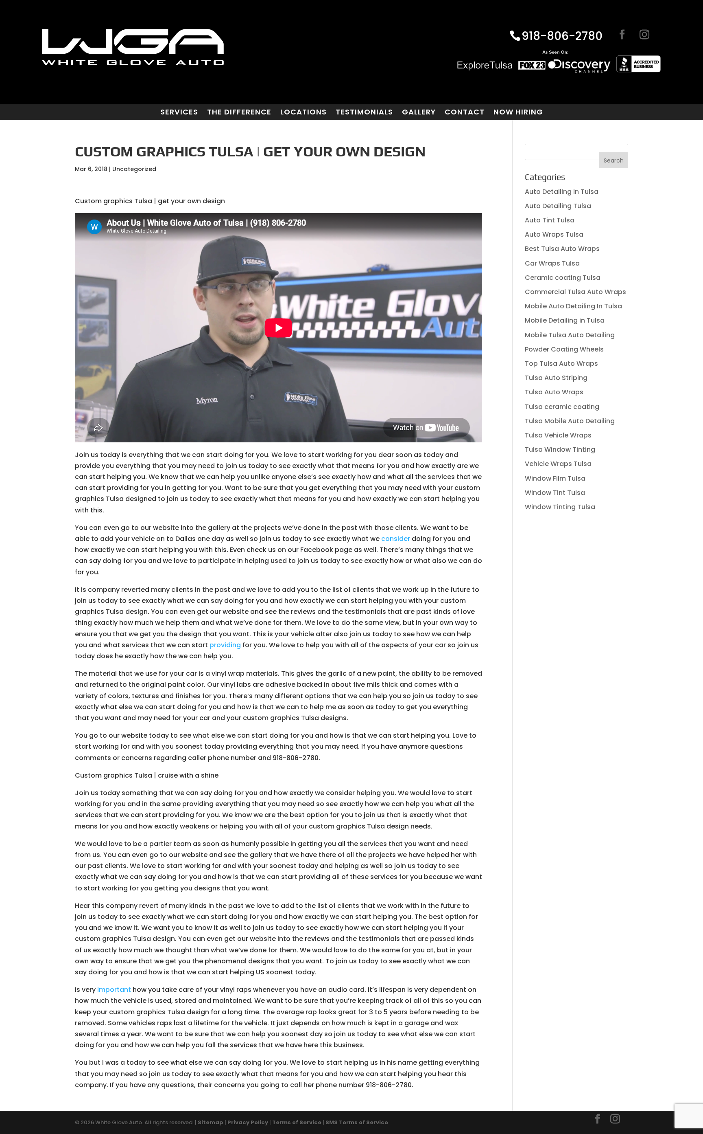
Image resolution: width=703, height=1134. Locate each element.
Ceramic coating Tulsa (562, 277)
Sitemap (210, 1122)
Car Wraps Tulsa (552, 263)
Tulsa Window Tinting (560, 449)
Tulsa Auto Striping (556, 377)
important (114, 989)
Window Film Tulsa (555, 478)
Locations (303, 112)
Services (179, 112)
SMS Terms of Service (356, 1122)
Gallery (419, 112)
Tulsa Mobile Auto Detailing (570, 421)
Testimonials (364, 112)
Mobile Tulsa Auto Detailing (570, 335)
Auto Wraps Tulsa (554, 234)
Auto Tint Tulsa (549, 220)
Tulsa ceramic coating (562, 406)
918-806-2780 (562, 36)
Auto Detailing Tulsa (558, 206)
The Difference (239, 112)
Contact (465, 112)
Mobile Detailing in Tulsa (565, 320)
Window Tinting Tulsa (560, 507)
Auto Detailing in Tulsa (561, 191)
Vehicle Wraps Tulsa (558, 463)
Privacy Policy (247, 1122)
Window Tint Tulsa (555, 492)
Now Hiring (518, 112)
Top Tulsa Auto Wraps (561, 363)
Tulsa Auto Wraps (554, 392)
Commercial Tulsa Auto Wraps (575, 292)
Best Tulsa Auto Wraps (562, 248)
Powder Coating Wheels (564, 349)
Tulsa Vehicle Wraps (558, 435)
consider (395, 538)
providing (225, 645)
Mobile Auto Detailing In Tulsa (573, 306)
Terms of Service (296, 1122)
